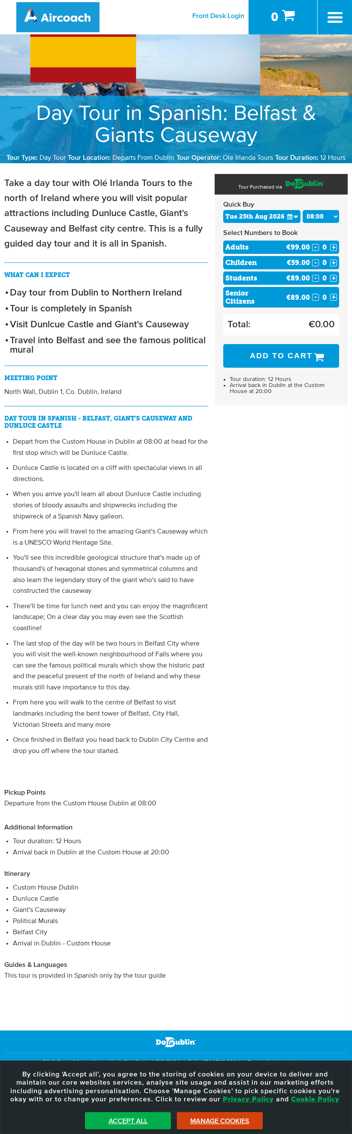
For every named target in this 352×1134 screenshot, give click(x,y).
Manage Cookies (219, 1121)
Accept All (128, 1121)
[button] (292, 216)
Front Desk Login (218, 15)
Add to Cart (281, 355)
